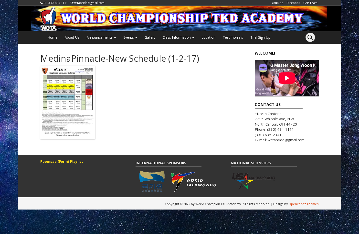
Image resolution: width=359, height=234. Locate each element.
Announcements (100, 37)
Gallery (150, 37)
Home (52, 37)
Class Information (177, 37)
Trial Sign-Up (260, 37)
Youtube (277, 3)
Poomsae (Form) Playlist (61, 161)
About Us (72, 37)
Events (129, 37)
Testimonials (233, 37)
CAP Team (310, 3)
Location (208, 37)
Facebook (293, 3)
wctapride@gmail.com (89, 3)
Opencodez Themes (304, 204)
